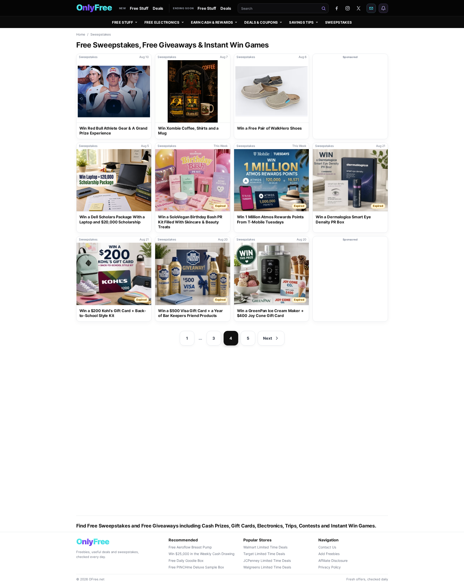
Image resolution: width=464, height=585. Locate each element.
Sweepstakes (338, 22)
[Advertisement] (350, 99)
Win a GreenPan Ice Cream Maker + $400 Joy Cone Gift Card (270, 313)
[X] (358, 8)
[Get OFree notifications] (383, 8)
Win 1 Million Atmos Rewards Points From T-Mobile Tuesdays (270, 219)
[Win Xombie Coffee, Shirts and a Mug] (192, 91)
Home (80, 34)
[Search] (324, 8)
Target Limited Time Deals (264, 554)
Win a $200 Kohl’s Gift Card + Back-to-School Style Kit (112, 313)
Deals (158, 8)
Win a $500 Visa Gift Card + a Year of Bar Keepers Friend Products (190, 313)
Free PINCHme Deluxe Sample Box (196, 567)
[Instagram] (347, 8)
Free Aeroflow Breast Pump (190, 547)
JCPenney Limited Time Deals (267, 560)
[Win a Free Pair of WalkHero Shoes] (271, 91)
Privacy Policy (329, 567)
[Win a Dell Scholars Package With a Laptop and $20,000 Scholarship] (114, 180)
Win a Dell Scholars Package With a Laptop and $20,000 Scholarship (112, 219)
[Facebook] (336, 8)
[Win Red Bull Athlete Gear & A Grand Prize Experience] (114, 91)
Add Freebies (329, 554)
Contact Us (327, 547)
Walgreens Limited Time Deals (267, 567)
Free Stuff (139, 8)
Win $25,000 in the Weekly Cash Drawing (202, 554)
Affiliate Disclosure (333, 560)
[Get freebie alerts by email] (371, 8)
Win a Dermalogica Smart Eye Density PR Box (343, 219)
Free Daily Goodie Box (186, 560)
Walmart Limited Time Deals (265, 547)
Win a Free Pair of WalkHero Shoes (269, 128)
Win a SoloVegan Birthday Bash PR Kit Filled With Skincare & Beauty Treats (190, 222)
